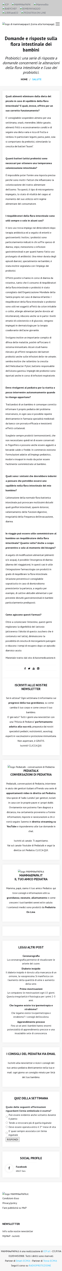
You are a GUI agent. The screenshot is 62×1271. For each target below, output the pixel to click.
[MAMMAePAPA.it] (15, 1193)
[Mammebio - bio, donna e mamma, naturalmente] (41, 4)
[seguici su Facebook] (9, 1168)
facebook (21, 1166)
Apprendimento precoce (31, 1021)
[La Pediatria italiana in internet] (33, 12)
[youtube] (34, 668)
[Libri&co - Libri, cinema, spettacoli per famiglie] (10, 12)
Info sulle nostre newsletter (17, 1231)
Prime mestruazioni (31, 988)
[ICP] (5, 4)
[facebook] (25, 668)
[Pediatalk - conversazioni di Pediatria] (31, 766)
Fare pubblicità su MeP (14, 1207)
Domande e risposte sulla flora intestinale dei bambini (31, 44)
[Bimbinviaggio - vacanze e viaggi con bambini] (30, 8)
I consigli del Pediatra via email (31, 1054)
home (24, 79)
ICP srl (46, 1251)
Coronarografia (31, 955)
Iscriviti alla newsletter (20, 1062)
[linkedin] (38, 668)
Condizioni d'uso (10, 1198)
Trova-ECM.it (50, 1260)
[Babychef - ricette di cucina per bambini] (9, 8)
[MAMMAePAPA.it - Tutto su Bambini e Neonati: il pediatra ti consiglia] (21, 4)
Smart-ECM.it (23, 1260)
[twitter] (29, 668)
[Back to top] (54, 1263)
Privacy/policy (9, 1203)
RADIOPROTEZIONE (40, 1265)
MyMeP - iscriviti (11, 1236)
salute (36, 79)
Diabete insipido (31, 968)
